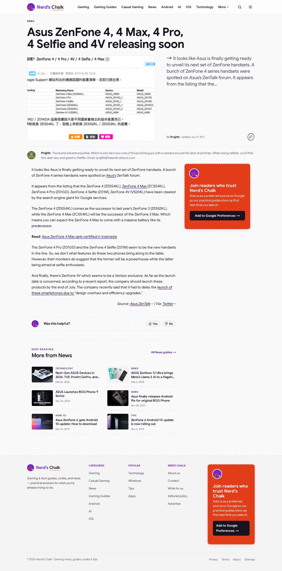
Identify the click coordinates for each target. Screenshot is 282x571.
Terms (225, 559)
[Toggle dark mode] (250, 7)
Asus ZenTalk (140, 304)
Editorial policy (177, 496)
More (222, 7)
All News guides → (163, 352)
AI (179, 7)
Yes (155, 324)
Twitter (167, 304)
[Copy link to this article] (251, 137)
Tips (131, 488)
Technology (204, 7)
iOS (188, 7)
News (152, 7)
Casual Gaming (132, 7)
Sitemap (249, 559)
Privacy (213, 559)
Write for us (175, 488)
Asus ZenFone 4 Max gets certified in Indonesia (79, 236)
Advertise (174, 504)
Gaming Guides (105, 7)
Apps (132, 496)
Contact (173, 481)
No (171, 324)
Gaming (83, 7)
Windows (134, 481)
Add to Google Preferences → (217, 216)
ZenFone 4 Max (134, 186)
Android (167, 7)
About (237, 559)
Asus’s (111, 175)
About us (174, 473)
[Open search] (239, 7)
